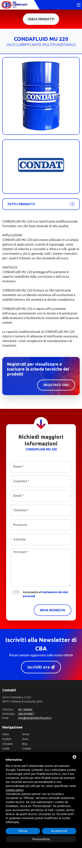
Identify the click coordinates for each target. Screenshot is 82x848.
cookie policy (14, 790)
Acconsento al (45, 594)
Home (5, 734)
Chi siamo (7, 743)
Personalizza (41, 839)
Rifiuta (23, 831)
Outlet (6, 748)
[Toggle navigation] (78, 5)
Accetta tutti (59, 831)
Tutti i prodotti (21, 204)
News (25, 739)
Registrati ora (56, 385)
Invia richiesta (52, 610)
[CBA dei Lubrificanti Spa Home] (14, 5)
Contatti (26, 748)
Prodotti (6, 739)
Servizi (26, 734)
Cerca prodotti (41, 19)
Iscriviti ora (39, 667)
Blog (24, 743)
